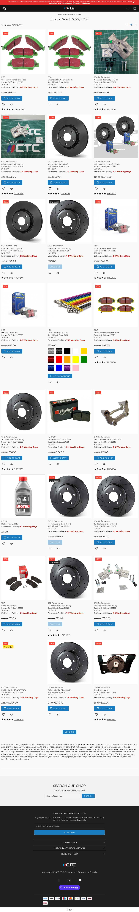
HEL (49, 330)
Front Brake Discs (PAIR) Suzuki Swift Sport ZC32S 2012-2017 (12, 250)
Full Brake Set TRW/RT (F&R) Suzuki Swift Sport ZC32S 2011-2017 (13, 692)
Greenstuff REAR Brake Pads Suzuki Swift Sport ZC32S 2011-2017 (60, 82)
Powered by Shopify (87, 872)
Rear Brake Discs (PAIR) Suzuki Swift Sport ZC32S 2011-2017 (58, 166)
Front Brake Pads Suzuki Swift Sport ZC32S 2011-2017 (12, 608)
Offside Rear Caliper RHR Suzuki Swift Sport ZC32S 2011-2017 (12, 166)
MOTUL (4, 521)
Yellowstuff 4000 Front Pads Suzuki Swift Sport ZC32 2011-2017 (106, 335)
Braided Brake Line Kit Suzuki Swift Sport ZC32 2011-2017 (58, 335)
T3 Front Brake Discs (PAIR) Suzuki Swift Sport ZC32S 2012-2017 (59, 608)
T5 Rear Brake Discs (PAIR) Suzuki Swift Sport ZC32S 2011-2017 (12, 441)
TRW (3, 603)
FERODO (52, 437)
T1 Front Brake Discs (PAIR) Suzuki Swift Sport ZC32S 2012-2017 (59, 526)
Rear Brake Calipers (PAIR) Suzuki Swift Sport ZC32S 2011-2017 (105, 608)
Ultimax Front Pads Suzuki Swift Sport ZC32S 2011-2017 (12, 335)
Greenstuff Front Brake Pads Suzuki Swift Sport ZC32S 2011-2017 (13, 82)
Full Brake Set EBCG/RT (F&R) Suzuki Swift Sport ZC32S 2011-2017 (107, 166)
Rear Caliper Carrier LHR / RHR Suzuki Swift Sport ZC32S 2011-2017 (107, 441)
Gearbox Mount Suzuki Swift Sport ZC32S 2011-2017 (105, 692)
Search (88, 796)
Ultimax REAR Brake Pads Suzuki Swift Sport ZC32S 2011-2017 (105, 250)
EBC (3, 77)
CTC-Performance (69, 8)
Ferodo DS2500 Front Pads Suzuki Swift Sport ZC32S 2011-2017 (59, 441)
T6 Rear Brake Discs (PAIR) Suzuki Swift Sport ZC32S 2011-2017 (105, 526)
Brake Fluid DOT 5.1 (9, 524)
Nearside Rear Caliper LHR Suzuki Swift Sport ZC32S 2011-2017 (106, 82)
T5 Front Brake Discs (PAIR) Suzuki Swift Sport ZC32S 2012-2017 (59, 250)
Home (60, 14)
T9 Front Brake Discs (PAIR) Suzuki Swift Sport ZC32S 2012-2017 (59, 692)
